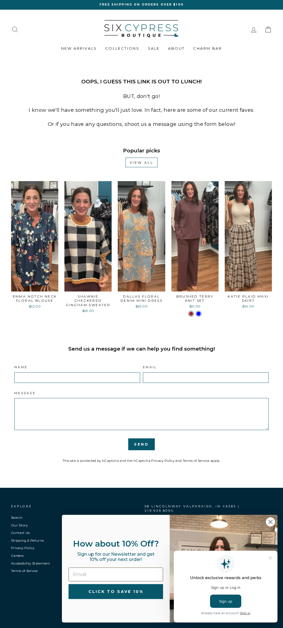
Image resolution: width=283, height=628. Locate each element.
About (176, 48)
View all (142, 162)
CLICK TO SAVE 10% (115, 591)
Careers (17, 555)
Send (141, 444)
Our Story (19, 525)
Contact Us (20, 533)
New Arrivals (79, 48)
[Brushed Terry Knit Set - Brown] (191, 313)
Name (20, 367)
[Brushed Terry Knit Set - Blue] (198, 313)
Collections (122, 48)
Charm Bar (207, 48)
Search (16, 517)
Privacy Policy (162, 461)
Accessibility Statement (30, 563)
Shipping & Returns (27, 540)
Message (25, 393)
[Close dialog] (270, 522)
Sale (154, 48)
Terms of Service (196, 461)
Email (150, 367)
